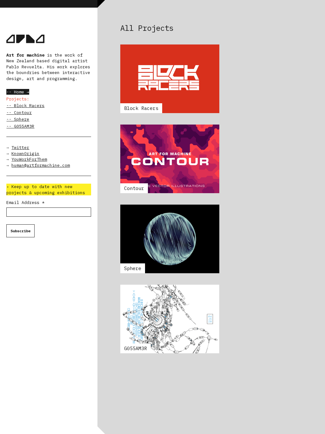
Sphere (21, 119)
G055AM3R (24, 126)
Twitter (20, 147)
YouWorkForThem (29, 159)
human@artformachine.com (40, 165)
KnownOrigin (25, 153)
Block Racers (29, 105)
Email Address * (25, 202)
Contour (23, 112)
